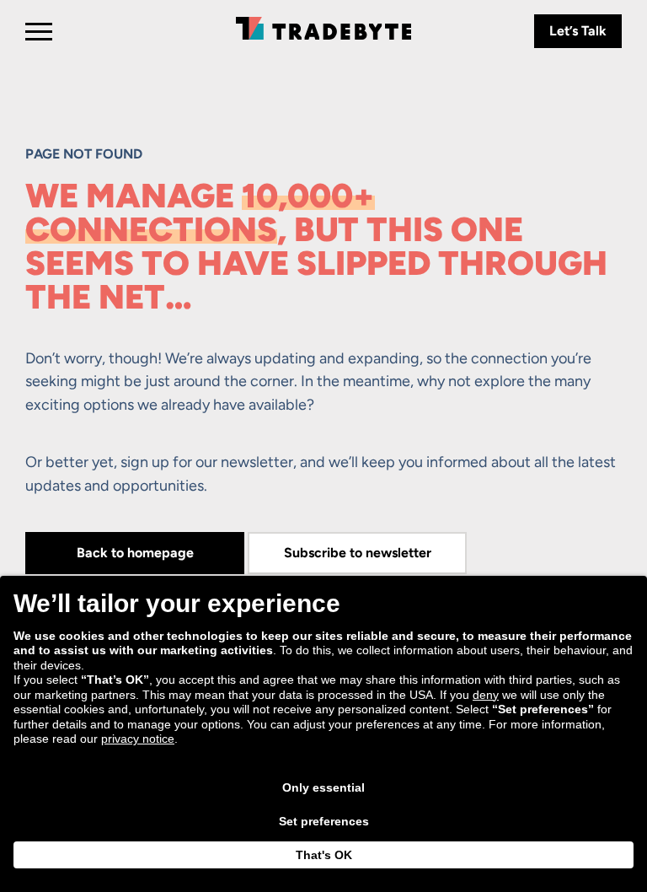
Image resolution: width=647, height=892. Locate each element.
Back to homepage (135, 553)
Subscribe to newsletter (357, 553)
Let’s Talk (578, 31)
